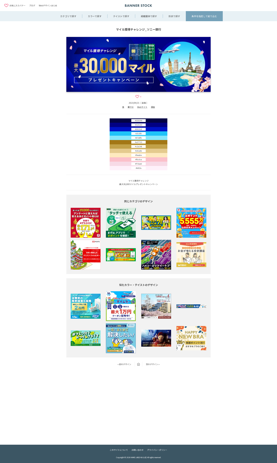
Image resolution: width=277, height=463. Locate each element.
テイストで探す (121, 16)
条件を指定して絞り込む (204, 16)
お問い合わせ (137, 449)
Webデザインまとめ (48, 5)
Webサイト (142, 107)
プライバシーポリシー (157, 449)
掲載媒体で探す (149, 16)
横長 (153, 107)
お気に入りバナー (17, 5)
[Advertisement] (250, 5)
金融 (144, 102)
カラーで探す (95, 16)
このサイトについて (119, 449)
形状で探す (174, 16)
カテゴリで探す (68, 16)
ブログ (32, 5)
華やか (131, 107)
